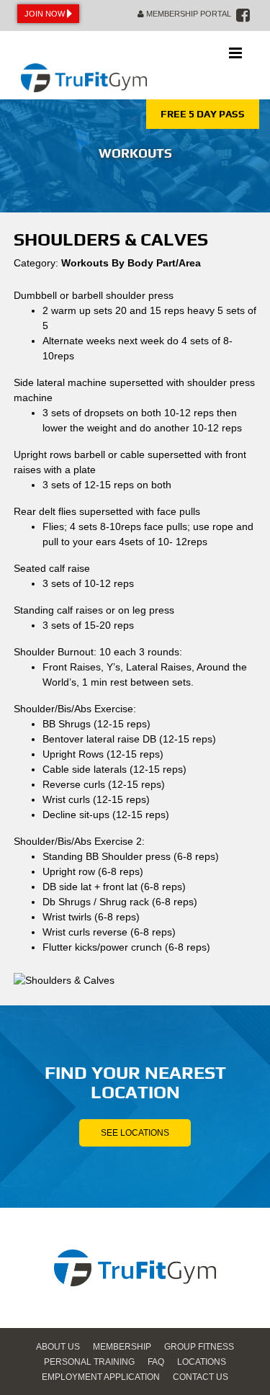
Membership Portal (187, 13)
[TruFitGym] (84, 65)
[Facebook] (243, 15)
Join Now (45, 13)
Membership (122, 1347)
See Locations (135, 1133)
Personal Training (89, 1362)
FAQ (156, 1362)
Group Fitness (199, 1347)
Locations (201, 1362)
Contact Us (200, 1377)
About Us (58, 1347)
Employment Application (101, 1377)
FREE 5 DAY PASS (203, 114)
